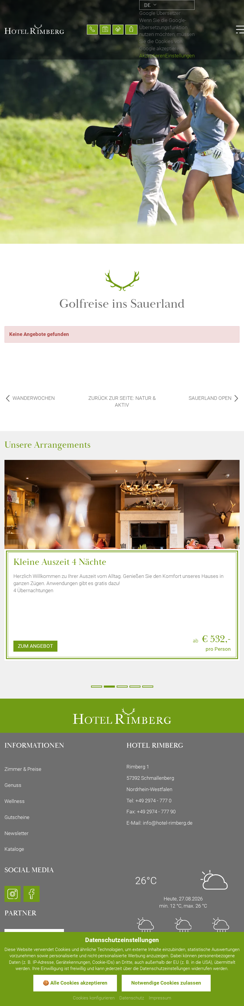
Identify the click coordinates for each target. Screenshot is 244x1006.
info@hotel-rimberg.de (168, 823)
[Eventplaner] (105, 29)
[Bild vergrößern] (122, 530)
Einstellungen (180, 56)
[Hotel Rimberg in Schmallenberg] (34, 29)
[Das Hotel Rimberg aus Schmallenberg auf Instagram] (12, 897)
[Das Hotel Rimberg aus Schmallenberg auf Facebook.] (32, 897)
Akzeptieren (152, 56)
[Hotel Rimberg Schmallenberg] (122, 715)
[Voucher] (117, 29)
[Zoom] (122, 122)
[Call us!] (92, 29)
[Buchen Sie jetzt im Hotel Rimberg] (131, 29)
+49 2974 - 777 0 (153, 801)
